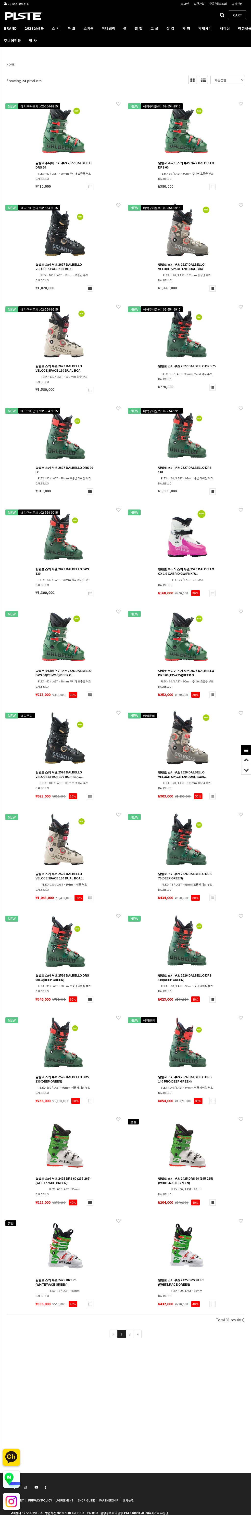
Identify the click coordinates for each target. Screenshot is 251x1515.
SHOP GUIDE (86, 1500)
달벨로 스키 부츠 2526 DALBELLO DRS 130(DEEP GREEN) (62, 1079)
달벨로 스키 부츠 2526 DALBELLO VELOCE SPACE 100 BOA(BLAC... (59, 775)
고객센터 (237, 3)
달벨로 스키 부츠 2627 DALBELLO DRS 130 (62, 571)
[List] (203, 80)
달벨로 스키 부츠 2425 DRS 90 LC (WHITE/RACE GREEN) (181, 1282)
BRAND (10, 28)
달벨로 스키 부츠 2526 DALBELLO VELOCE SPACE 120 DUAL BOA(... (182, 775)
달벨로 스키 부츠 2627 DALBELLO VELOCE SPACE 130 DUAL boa (59, 368)
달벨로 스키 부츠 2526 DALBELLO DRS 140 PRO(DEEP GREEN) (185, 1079)
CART (237, 15)
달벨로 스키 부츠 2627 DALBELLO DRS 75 (187, 366)
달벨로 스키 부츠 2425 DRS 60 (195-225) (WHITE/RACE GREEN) (185, 1181)
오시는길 (128, 1500)
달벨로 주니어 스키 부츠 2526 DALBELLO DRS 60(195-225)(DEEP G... (186, 673)
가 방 (186, 28)
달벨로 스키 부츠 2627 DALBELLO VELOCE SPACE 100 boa (59, 267)
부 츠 (72, 28)
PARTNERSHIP (108, 1500)
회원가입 (199, 3)
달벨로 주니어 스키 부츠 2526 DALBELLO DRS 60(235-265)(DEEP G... (63, 673)
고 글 (155, 28)
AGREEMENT (64, 1500)
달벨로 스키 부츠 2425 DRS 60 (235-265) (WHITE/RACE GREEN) (63, 1181)
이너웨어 (108, 28)
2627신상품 (34, 28)
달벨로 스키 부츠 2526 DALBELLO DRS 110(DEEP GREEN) (185, 978)
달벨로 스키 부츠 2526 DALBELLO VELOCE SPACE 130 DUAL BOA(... (60, 876)
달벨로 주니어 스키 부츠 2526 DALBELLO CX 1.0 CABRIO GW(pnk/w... (186, 571)
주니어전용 (12, 40)
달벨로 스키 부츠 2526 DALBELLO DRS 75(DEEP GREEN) (185, 876)
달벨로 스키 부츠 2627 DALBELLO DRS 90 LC (64, 470)
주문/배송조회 (218, 3)
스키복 (89, 28)
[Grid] (192, 80)
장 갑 (170, 28)
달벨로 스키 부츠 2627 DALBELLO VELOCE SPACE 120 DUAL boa (181, 267)
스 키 (56, 28)
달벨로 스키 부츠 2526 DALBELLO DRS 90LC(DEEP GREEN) (62, 978)
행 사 (33, 40)
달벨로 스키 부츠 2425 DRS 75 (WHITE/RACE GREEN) (56, 1282)
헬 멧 (139, 28)
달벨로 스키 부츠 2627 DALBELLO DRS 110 (185, 470)
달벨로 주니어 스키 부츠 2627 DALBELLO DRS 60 (63, 165)
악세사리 (205, 28)
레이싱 (225, 28)
